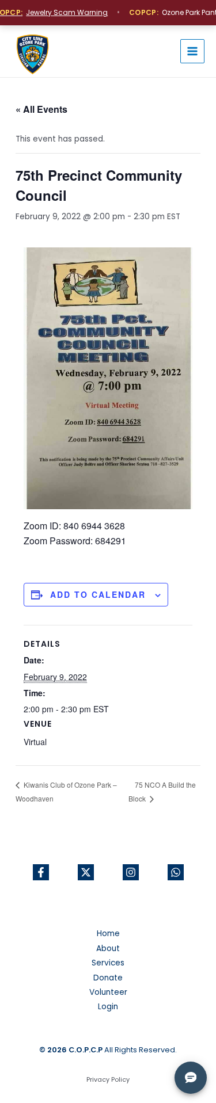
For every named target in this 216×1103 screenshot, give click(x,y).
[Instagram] (131, 872)
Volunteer (108, 992)
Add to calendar (98, 594)
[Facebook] (41, 872)
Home (108, 933)
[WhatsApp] (176, 872)
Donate (108, 977)
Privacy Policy (108, 1079)
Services (108, 962)
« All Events (41, 109)
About (108, 948)
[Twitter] (86, 872)
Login (108, 1006)
